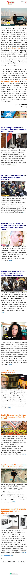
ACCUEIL (4, 578)
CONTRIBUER (10, 580)
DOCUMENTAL (22, 578)
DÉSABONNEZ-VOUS (7, 556)
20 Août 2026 (17, 580)
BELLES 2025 (8, 579)
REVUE (8, 578)
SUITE (13, 164)
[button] (22, 2)
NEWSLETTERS (14, 578)
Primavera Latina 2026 (18, 579)
